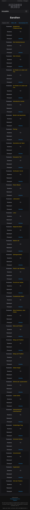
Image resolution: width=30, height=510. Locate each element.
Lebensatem (16, 199)
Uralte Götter (16, 395)
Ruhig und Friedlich (18, 340)
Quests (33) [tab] (5, 23)
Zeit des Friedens (17, 481)
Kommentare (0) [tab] (23, 23)
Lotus (14, 212)
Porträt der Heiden (18, 282)
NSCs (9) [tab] (13, 23)
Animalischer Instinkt (18, 101)
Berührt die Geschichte (19, 115)
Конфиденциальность (15, 498)
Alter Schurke (16, 56)
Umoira (20, 38)
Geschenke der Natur (19, 143)
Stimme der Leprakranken (20, 381)
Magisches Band (17, 226)
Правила (15, 500)
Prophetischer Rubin (18, 296)
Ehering (15, 129)
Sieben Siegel (16, 367)
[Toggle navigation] (26, 11)
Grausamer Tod (17, 157)
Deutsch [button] (4, 0)
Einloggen (25, 0)
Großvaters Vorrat (18, 171)
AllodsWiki (5, 11)
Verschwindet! (17, 453)
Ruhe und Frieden (17, 326)
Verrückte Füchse (17, 439)
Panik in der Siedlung (19, 268)
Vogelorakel (16, 467)
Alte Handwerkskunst (19, 42)
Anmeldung (19, 0)
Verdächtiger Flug (18, 425)
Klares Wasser (17, 185)
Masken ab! (16, 240)
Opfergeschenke (17, 254)
